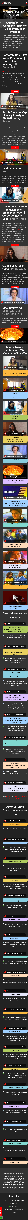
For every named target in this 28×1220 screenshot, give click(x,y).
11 (22, 796)
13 (26, 796)
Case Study (15, 91)
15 (12, 798)
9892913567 (7, 1204)
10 (20, 796)
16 (14, 798)
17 (16, 798)
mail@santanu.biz (20, 1204)
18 (18, 798)
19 (20, 798)
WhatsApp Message (14, 1206)
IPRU (4, 72)
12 (24, 796)
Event (19, 229)
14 (10, 798)
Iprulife (8, 72)
